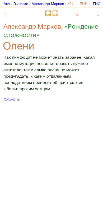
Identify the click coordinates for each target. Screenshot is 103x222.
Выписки (20, 4)
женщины (12, 98)
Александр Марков (48, 4)
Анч (7, 4)
